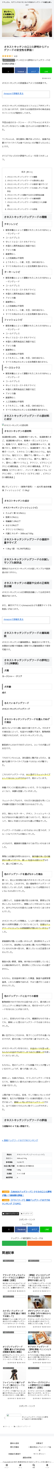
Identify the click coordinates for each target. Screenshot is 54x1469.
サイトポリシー (39, 1454)
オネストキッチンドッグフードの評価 (22, 209)
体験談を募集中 (14, 1454)
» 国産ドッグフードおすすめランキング (20, 1140)
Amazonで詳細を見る (14, 93)
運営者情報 (27, 1457)
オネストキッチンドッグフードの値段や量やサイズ (27, 184)
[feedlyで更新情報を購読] (14, 1243)
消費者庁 (39, 1443)
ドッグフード (27, 1214)
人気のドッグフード (11, 1214)
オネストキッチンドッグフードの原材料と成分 (25, 180)
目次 (23, 171)
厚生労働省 (14, 1447)
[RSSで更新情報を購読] (39, 1243)
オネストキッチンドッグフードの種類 (22, 177)
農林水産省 (14, 1443)
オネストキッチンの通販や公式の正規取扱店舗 (25, 195)
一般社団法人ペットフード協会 (39, 1448)
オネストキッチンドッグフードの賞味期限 (24, 198)
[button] (49, 774)
